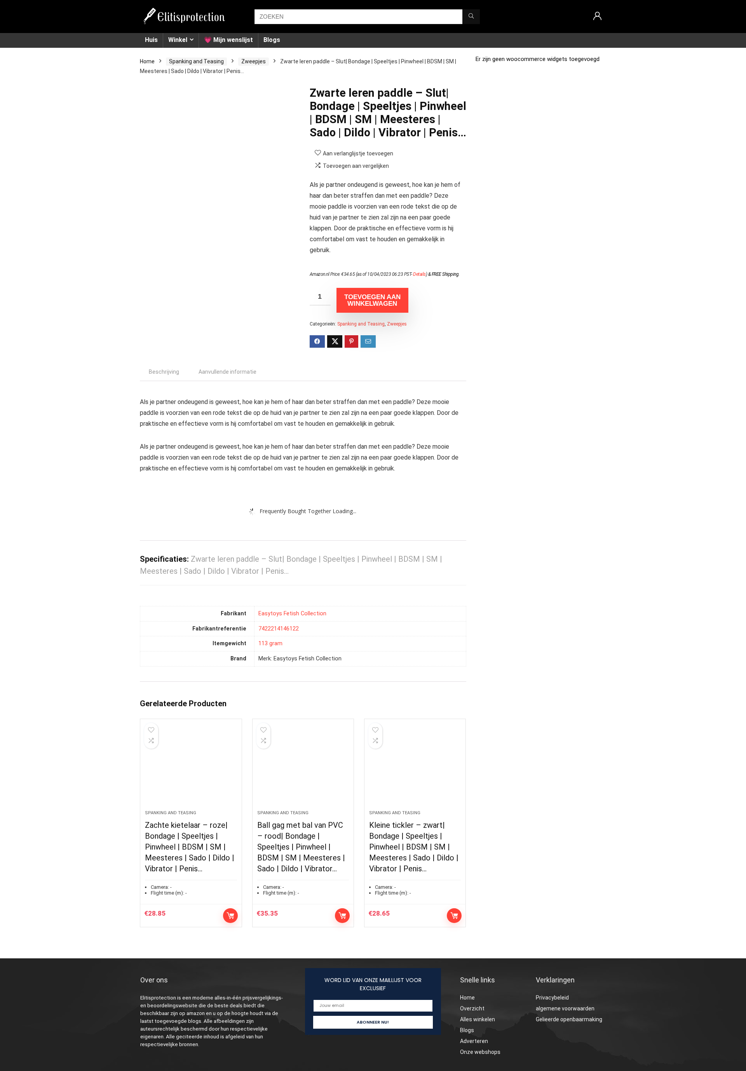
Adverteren (474, 1041)
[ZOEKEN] (471, 16)
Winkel (177, 40)
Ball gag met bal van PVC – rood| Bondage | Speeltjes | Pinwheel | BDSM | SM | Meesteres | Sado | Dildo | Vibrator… (301, 846)
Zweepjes (253, 61)
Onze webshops (480, 1052)
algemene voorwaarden (565, 1008)
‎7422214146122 (278, 628)
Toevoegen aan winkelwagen (372, 300)
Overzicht (472, 1008)
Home (147, 61)
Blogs (271, 40)
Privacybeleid (552, 997)
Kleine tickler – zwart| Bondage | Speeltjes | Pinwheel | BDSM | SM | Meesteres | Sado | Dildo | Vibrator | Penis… (413, 846)
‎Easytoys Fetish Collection (292, 613)
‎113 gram (270, 643)
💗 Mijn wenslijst (228, 40)
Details (419, 274)
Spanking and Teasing (196, 61)
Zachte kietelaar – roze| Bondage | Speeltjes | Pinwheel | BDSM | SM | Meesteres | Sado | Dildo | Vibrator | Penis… (189, 846)
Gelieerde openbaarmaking (569, 1019)
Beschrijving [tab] (164, 372)
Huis (151, 40)
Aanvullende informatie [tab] (227, 372)
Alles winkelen (477, 1019)
